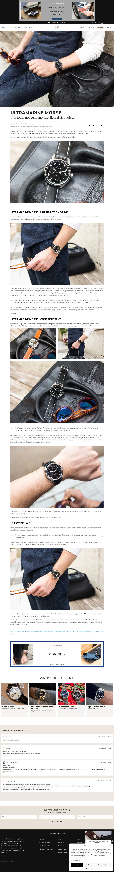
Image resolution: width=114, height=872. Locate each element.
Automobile (18, 27)
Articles (82, 27)
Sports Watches (38, 126)
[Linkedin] (97, 125)
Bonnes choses (63, 852)
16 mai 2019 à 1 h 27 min (105, 737)
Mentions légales (90, 868)
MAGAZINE (100, 27)
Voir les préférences (104, 865)
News (31, 126)
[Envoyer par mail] (101, 125)
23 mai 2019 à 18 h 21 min (104, 781)
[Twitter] (89, 125)
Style (10, 27)
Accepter (77, 865)
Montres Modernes (6, 30)
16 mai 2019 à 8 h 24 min (105, 762)
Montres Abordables (46, 849)
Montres (3, 27)
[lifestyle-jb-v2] (57, 10)
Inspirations (29, 27)
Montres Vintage (44, 846)
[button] (110, 846)
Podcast (79, 842)
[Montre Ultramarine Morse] (57, 172)
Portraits (27, 30)
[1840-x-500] (57, 666)
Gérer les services (76, 860)
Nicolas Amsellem (11, 762)
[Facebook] (93, 125)
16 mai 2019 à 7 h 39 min (105, 748)
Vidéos (79, 839)
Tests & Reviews (47, 126)
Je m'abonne (57, 822)
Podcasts (91, 27)
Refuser (90, 865)
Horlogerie (13, 126)
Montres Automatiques (23, 126)
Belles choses (62, 849)
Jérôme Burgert (29, 124)
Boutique (108, 27)
